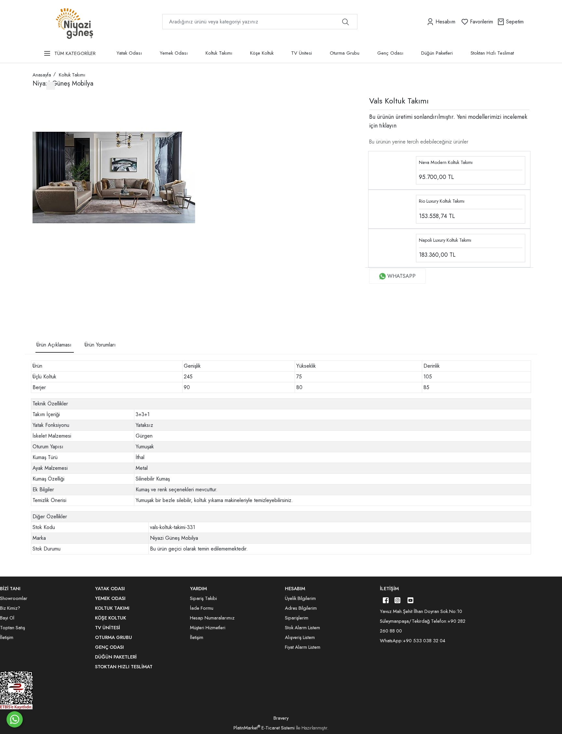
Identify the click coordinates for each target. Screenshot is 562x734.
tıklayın (387, 125)
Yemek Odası (174, 53)
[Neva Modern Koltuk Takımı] (392, 169)
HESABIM (295, 588)
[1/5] (37, 301)
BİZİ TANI (10, 588)
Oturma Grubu (344, 53)
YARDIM (198, 588)
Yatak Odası (129, 53)
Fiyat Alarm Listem (302, 647)
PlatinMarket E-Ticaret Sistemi (264, 727)
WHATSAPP (401, 276)
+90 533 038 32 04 (424, 640)
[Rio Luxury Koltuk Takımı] (392, 208)
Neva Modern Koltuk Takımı (446, 162)
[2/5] (41, 301)
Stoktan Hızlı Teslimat (492, 53)
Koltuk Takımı (219, 53)
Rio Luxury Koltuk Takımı (441, 201)
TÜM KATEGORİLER (75, 53)
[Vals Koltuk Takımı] (114, 177)
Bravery (281, 718)
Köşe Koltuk (262, 53)
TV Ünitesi (301, 53)
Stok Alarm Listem (302, 627)
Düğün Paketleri (437, 53)
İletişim (389, 588)
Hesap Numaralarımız (212, 617)
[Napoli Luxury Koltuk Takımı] (392, 247)
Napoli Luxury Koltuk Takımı (445, 240)
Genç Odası (390, 53)
